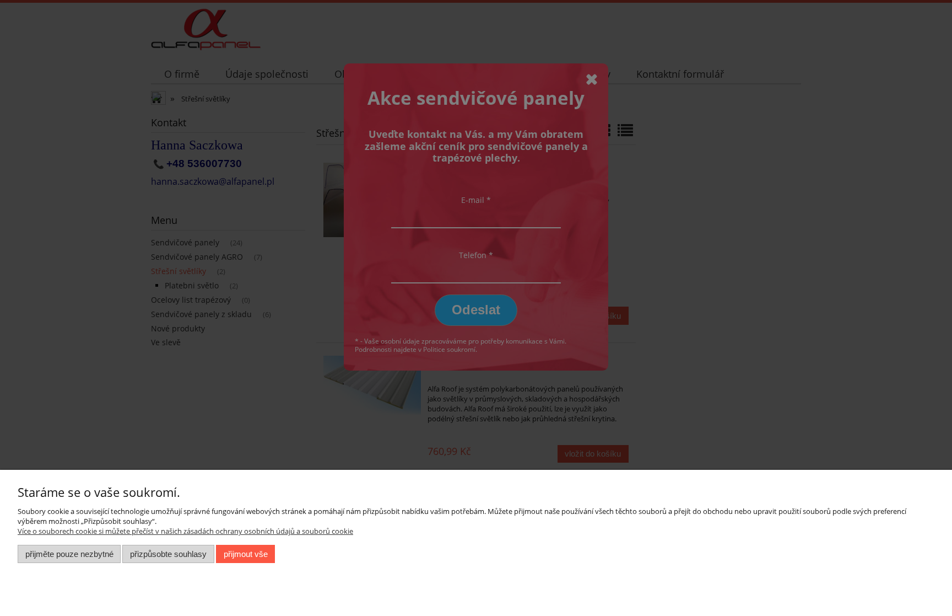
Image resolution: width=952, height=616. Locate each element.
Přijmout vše (246, 554)
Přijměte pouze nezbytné (69, 554)
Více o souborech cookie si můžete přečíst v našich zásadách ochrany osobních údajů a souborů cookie (185, 531)
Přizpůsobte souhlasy (168, 554)
